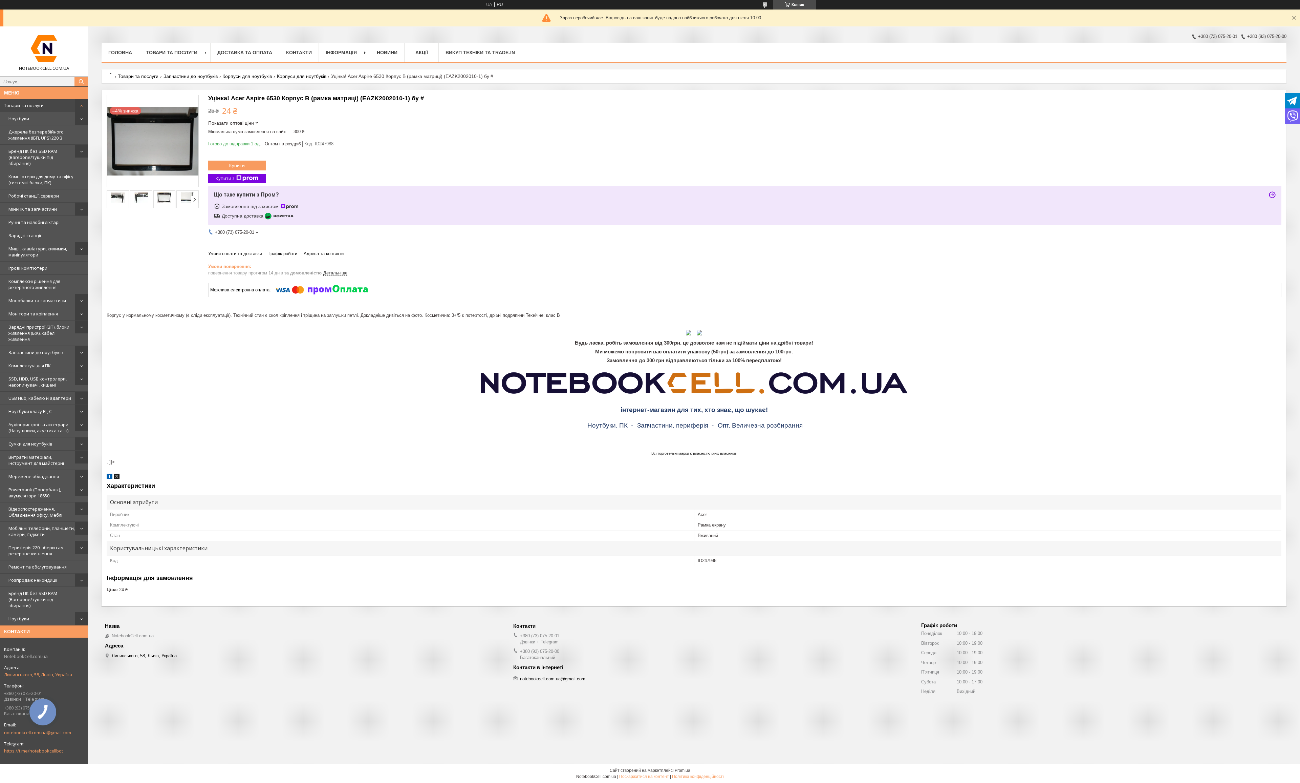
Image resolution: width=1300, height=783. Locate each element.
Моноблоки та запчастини (37, 300)
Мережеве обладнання (33, 476)
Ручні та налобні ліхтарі (34, 222)
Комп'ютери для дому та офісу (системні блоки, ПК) (40, 179)
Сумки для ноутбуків (30, 444)
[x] (117, 477)
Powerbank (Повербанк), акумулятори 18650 (34, 493)
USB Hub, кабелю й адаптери (39, 398)
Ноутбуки (18, 119)
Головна (120, 52)
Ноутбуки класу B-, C (30, 411)
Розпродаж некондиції (32, 580)
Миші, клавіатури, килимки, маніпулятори (37, 252)
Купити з (225, 178)
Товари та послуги (24, 105)
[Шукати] (81, 82)
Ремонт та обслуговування (37, 567)
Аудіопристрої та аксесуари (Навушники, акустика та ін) (38, 427)
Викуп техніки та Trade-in (480, 52)
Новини (387, 52)
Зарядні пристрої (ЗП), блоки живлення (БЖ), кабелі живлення (38, 333)
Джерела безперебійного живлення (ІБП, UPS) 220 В (36, 135)
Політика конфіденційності (698, 776)
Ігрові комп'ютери (27, 268)
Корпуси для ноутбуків (247, 76)
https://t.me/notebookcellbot (33, 751)
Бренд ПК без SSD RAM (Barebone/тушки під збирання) (32, 157)
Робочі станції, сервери (33, 196)
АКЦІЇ (421, 52)
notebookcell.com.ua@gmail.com (37, 732)
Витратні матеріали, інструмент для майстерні (36, 460)
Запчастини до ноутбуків (35, 352)
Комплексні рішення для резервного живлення (34, 284)
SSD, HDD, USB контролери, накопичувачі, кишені (37, 382)
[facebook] (109, 477)
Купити (237, 165)
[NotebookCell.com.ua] (44, 48)
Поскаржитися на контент (644, 776)
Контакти (299, 52)
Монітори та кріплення (33, 314)
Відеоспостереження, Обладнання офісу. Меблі (35, 512)
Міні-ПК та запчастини (32, 209)
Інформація (341, 52)
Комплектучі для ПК (29, 366)
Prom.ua (682, 770)
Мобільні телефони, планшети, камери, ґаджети (41, 531)
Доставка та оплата (244, 52)
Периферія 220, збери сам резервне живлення (36, 550)
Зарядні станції (24, 235)
